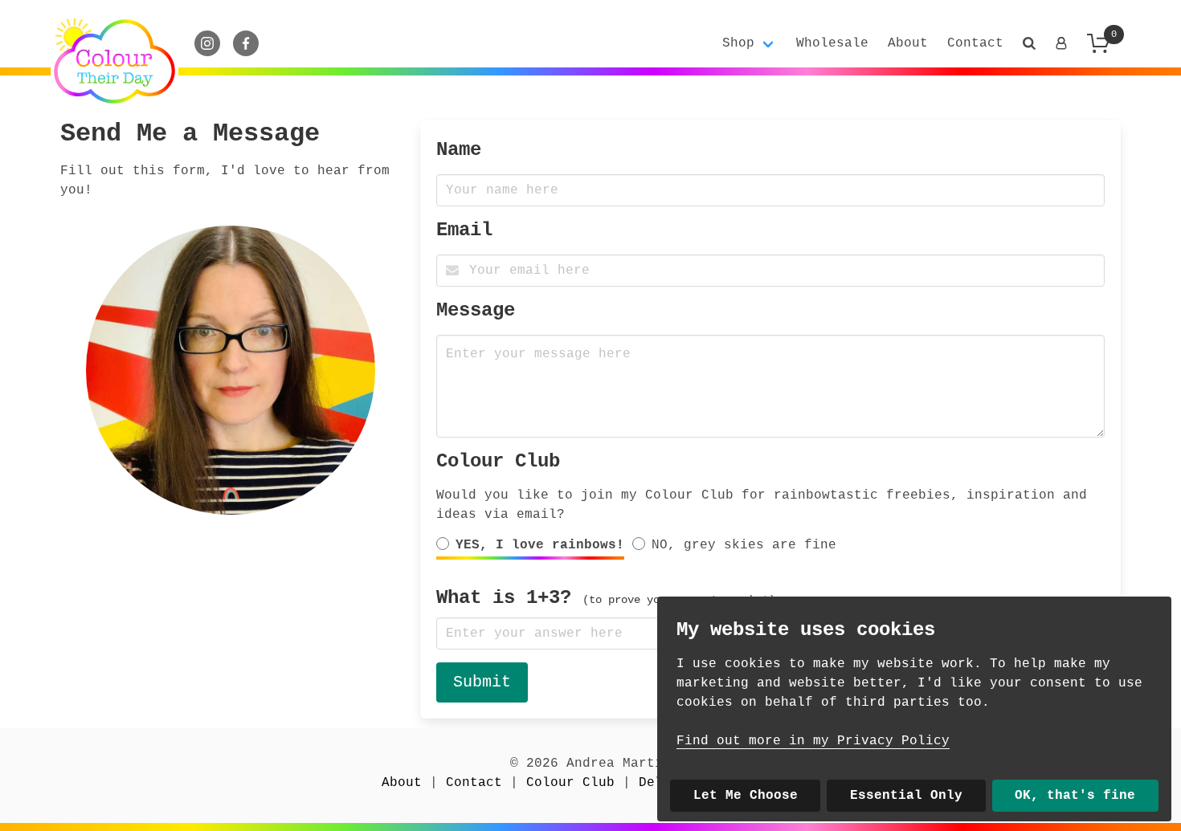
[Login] (1061, 43)
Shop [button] (738, 43)
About (908, 43)
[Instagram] (207, 43)
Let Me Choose (745, 795)
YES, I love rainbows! (540, 545)
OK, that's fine (1075, 795)
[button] (1029, 43)
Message (475, 310)
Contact (975, 43)
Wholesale (832, 43)
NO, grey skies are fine (744, 545)
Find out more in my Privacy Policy (813, 741)
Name (458, 150)
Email (464, 230)
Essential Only (906, 795)
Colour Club (498, 461)
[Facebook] (246, 43)
